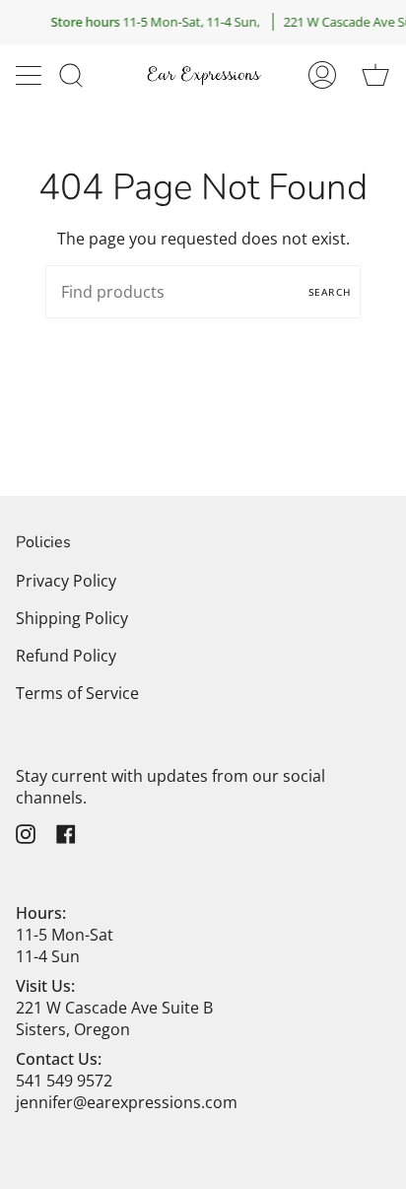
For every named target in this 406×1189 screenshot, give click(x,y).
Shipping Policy (72, 618)
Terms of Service (77, 693)
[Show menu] (30, 75)
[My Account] (322, 74)
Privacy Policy (66, 581)
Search (329, 292)
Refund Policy (66, 655)
